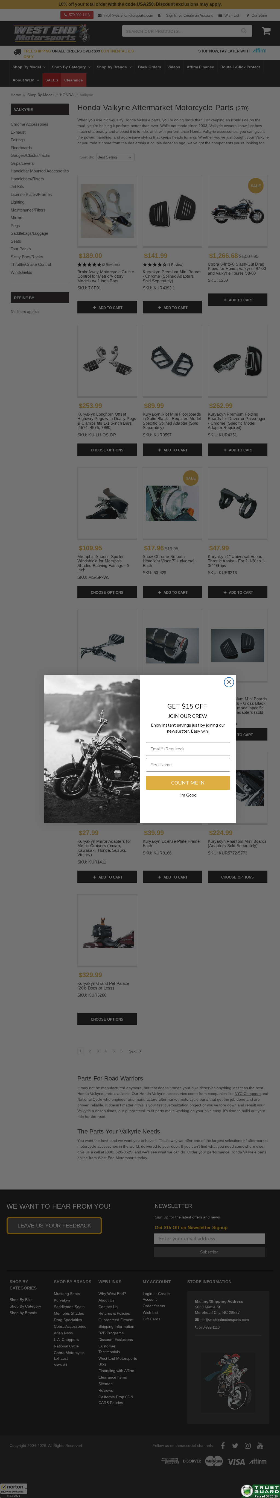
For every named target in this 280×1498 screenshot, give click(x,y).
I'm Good (188, 795)
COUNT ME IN (188, 783)
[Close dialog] (229, 682)
